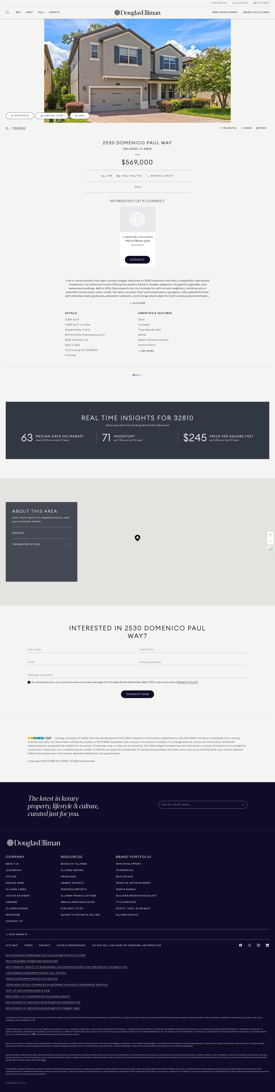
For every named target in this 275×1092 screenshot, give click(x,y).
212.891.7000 (47, 1029)
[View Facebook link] (241, 946)
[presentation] (137, 71)
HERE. (43, 1060)
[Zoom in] (270, 535)
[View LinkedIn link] (267, 946)
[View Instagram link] (258, 946)
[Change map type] (270, 549)
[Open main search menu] (9, 12)
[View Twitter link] (249, 946)
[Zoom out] (270, 541)
